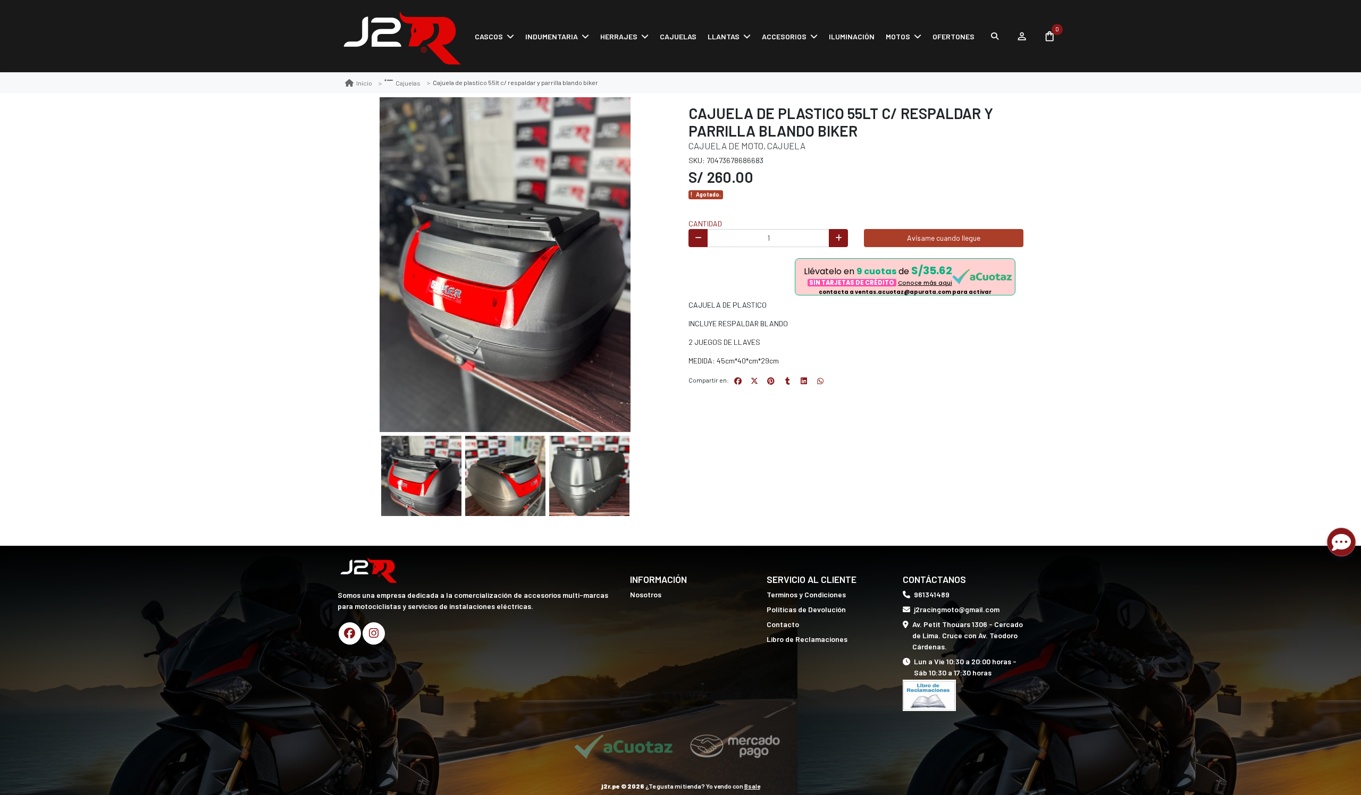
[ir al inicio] (368, 569)
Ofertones (953, 36)
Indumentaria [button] (551, 36)
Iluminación (852, 36)
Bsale (752, 786)
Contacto (783, 624)
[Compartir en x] (754, 381)
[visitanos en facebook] (350, 633)
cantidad (705, 223)
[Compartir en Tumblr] (787, 381)
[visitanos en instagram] (374, 633)
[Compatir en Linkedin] (803, 381)
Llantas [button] (724, 36)
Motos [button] (898, 36)
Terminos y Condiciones (806, 594)
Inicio (364, 83)
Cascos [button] (489, 36)
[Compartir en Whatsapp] (820, 381)
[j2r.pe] (401, 36)
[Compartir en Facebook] (737, 381)
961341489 (932, 594)
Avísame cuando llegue (943, 237)
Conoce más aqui (925, 283)
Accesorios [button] (784, 36)
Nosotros (645, 594)
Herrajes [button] (618, 36)
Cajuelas (678, 36)
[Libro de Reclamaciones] (929, 694)
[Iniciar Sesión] (1022, 36)
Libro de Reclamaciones (807, 639)
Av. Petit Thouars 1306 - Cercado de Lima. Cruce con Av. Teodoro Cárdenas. (967, 635)
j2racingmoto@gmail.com (956, 609)
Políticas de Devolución (806, 609)
